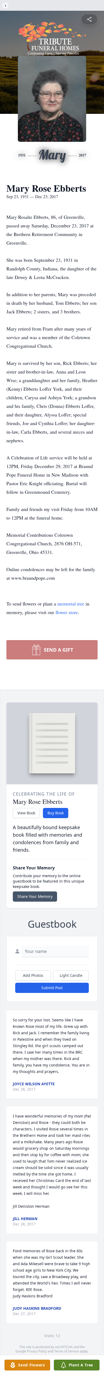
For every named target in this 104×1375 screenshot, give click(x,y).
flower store (66, 612)
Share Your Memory (35, 896)
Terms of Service (66, 1351)
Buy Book (55, 812)
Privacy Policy (37, 1351)
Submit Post (52, 987)
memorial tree (70, 603)
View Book (26, 812)
